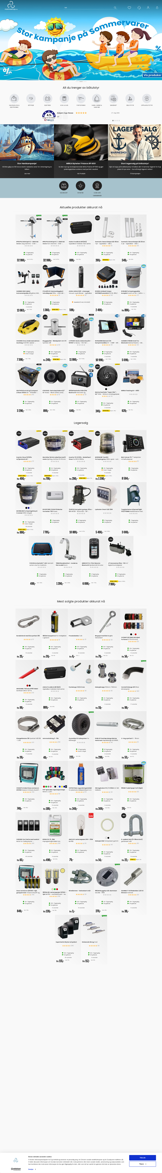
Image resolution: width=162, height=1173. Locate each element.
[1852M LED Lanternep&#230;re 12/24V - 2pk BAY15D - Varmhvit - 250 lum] (55, 876)
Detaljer (30, 1169)
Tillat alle (143, 1158)
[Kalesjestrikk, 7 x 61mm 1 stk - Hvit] (107, 825)
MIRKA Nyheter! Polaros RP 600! (81, 163)
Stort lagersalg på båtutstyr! (135, 163)
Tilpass (141, 1164)
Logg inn (148, 10)
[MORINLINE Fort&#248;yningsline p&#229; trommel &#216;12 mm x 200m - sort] (28, 495)
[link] (81, 115)
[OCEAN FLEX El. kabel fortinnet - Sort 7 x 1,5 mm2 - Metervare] (133, 621)
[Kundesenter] (139, 7)
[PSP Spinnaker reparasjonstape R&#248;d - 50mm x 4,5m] (55, 773)
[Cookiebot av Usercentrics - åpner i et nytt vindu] (16, 1169)
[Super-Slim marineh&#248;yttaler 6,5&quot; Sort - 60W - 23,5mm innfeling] (107, 376)
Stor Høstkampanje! (27, 163)
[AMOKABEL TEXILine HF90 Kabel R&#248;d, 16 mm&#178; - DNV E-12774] (28, 672)
